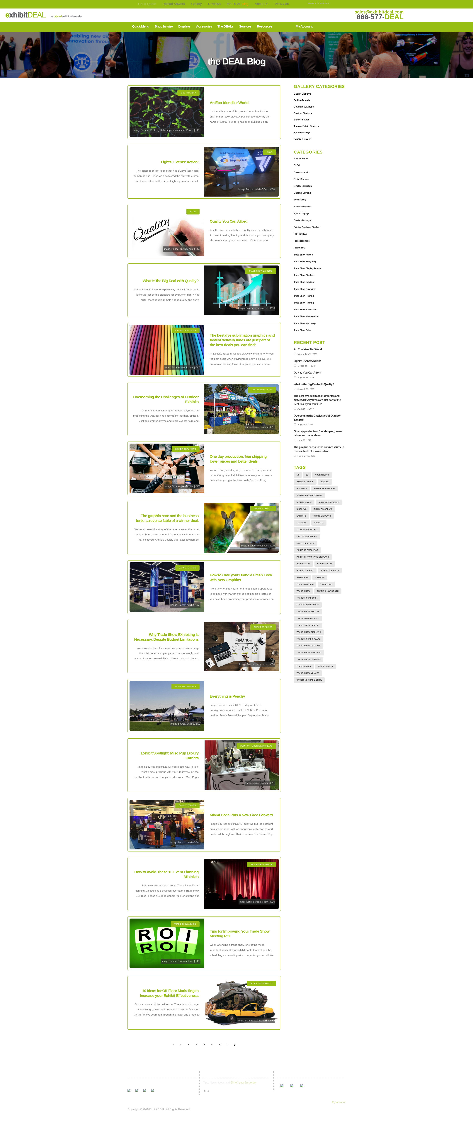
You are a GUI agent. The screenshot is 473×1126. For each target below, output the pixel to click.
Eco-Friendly (300, 199)
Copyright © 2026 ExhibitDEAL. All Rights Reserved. (159, 1109)
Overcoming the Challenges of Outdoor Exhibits (317, 417)
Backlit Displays (302, 94)
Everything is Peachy (227, 696)
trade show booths (308, 612)
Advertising (322, 475)
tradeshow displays (308, 639)
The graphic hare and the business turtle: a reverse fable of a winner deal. (319, 449)
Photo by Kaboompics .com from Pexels (171, 130)
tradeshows (304, 666)
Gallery (196, 4)
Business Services (325, 489)
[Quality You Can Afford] (167, 231)
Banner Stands (301, 119)
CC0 (197, 130)
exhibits (301, 516)
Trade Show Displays (304, 275)
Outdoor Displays (302, 220)
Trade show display (308, 625)
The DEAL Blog (186, 1102)
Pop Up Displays (302, 139)
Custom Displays (303, 113)
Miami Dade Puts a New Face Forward (241, 815)
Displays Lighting (302, 193)
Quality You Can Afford (228, 221)
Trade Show (303, 591)
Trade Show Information (305, 309)
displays (302, 509)
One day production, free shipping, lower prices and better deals (318, 433)
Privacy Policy (259, 1102)
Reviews (214, 4)
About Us (261, 4)
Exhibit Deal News (303, 206)
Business (302, 489)
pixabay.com (186, 249)
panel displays (305, 543)
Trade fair (326, 584)
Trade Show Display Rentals (307, 268)
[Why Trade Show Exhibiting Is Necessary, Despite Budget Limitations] (241, 646)
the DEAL (238, 4)
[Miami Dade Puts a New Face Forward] (167, 824)
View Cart (282, 4)
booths (325, 482)
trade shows (325, 666)
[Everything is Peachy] (167, 706)
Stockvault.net (185, 961)
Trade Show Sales (302, 330)
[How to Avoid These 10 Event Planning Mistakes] (241, 884)
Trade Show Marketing (305, 323)
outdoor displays (307, 536)
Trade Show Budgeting (305, 261)
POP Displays (300, 234)
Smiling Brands (302, 100)
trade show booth (328, 591)
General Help (280, 1102)
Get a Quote (147, 4)
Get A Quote (133, 1102)
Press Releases (301, 241)
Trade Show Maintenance (306, 316)
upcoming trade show (309, 680)
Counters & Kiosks (304, 106)
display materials (329, 502)
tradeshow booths (308, 605)
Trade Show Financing (304, 289)
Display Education (303, 186)
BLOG (297, 165)
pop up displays (330, 571)
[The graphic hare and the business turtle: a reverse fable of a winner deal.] (241, 528)
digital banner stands (309, 495)
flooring (302, 523)
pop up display (305, 571)
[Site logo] (32, 14)
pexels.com (187, 367)
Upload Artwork (173, 4)
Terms (240, 1102)
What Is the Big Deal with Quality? (171, 281)
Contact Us (224, 1102)
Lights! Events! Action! (180, 162)
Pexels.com (261, 902)
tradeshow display (308, 618)
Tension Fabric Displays (306, 126)
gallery (319, 523)
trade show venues (308, 673)
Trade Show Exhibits (304, 282)
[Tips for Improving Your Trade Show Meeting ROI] (167, 943)
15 (307, 475)
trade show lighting (309, 659)
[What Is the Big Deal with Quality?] (241, 290)
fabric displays (322, 516)
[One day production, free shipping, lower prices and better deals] (167, 468)
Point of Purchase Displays (307, 227)
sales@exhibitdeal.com (379, 11)
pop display (303, 564)
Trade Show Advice (303, 254)
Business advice (302, 172)
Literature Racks (307, 530)
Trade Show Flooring (304, 296)
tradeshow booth (307, 598)
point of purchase (307, 550)
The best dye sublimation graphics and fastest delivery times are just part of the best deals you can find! (242, 340)
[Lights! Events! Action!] (241, 171)
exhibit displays (323, 509)
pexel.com (262, 545)
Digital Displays (301, 179)
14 (298, 475)
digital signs (304, 502)
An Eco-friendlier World (229, 102)
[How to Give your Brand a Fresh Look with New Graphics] (167, 587)
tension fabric (305, 584)
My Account (339, 1102)
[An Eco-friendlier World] (167, 112)
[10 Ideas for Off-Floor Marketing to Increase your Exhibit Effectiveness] (241, 1003)
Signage (320, 577)
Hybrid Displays (302, 132)
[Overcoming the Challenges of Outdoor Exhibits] (241, 409)
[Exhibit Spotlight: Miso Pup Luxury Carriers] (241, 765)
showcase (302, 577)
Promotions (299, 247)
